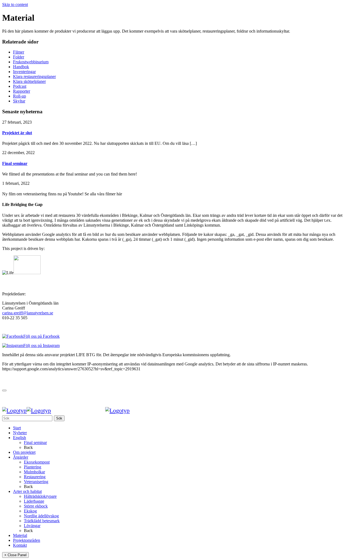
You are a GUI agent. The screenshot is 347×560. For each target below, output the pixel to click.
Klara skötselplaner (29, 81)
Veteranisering (36, 481)
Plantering (32, 467)
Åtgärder (20, 457)
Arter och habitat (27, 491)
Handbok (21, 66)
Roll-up (19, 96)
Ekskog (30, 511)
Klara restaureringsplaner (34, 76)
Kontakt (20, 545)
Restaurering (35, 476)
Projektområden (26, 540)
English (19, 437)
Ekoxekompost (37, 462)
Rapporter (21, 91)
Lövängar (32, 525)
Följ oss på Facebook (41, 336)
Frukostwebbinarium (31, 62)
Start (17, 428)
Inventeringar (24, 71)
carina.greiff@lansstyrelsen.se (27, 313)
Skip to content (15, 4)
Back (28, 447)
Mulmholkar (34, 472)
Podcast (19, 86)
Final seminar (14, 163)
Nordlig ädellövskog (41, 516)
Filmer (18, 52)
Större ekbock (36, 506)
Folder (18, 57)
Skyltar (19, 101)
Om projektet (24, 452)
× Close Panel (15, 555)
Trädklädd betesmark (42, 520)
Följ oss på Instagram (41, 345)
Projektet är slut (17, 132)
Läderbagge (34, 501)
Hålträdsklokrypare (40, 496)
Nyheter (20, 432)
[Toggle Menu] (4, 390)
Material (20, 535)
